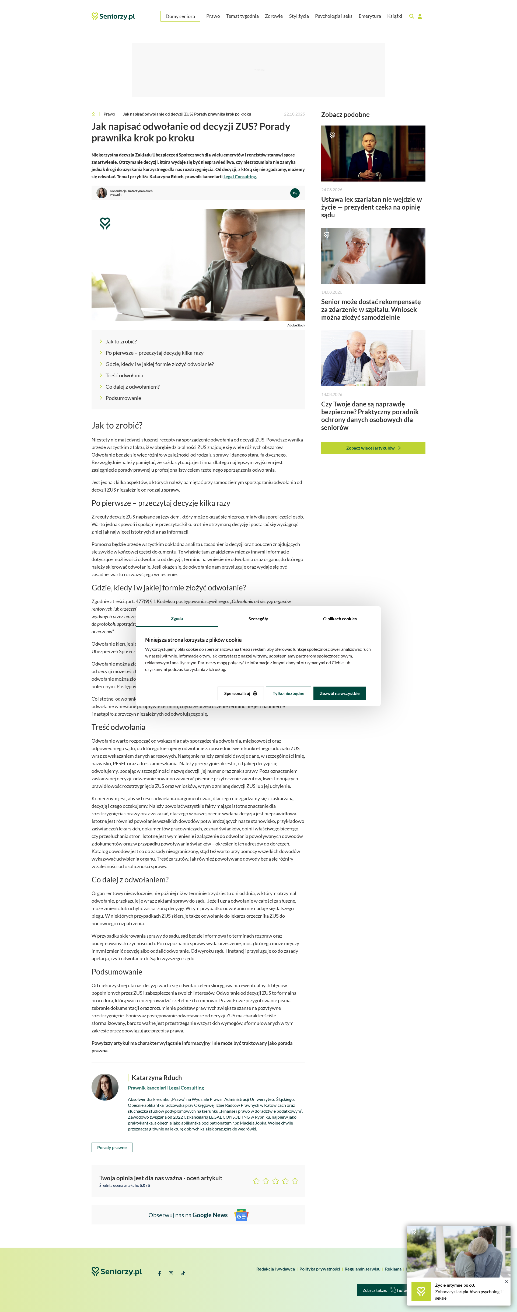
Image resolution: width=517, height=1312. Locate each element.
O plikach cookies (340, 618)
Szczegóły (258, 618)
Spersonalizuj (237, 693)
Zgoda (177, 618)
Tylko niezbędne (289, 693)
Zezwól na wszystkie (340, 693)
